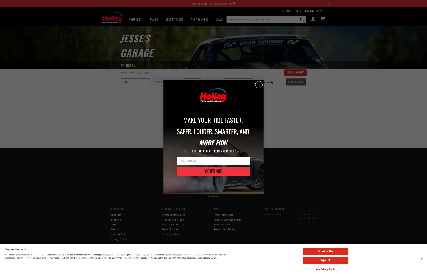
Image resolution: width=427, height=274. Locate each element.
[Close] (421, 258)
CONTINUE (213, 171)
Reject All (325, 260)
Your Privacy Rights (325, 269)
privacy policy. (210, 257)
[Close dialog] (259, 84)
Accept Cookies (325, 251)
